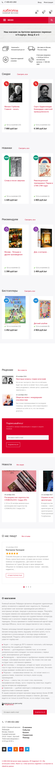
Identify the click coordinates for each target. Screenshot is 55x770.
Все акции (20, 465)
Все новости (22, 370)
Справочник (28, 735)
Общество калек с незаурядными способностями (29, 398)
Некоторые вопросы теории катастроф (31, 379)
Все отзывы (26, 536)
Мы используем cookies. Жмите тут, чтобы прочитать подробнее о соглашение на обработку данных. (27, 763)
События (26, 730)
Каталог (26, 732)
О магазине (27, 727)
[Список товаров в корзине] (51, 13)
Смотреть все (22, 74)
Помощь (26, 738)
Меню (10, 20)
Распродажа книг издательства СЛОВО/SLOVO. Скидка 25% (16, 498)
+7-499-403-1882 (10, 2)
